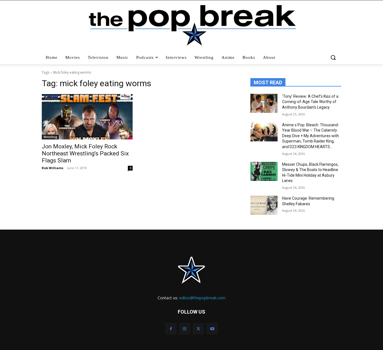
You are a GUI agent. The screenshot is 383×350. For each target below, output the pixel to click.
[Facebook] (170, 328)
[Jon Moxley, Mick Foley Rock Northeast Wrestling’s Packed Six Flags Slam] (87, 116)
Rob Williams (52, 168)
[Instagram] (184, 328)
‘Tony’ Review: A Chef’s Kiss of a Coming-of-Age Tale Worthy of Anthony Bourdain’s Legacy (310, 101)
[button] (333, 57)
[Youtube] (212, 328)
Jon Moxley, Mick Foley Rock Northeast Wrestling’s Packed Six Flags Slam (85, 153)
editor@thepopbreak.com (202, 297)
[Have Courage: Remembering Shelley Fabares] (264, 205)
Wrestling (50, 137)
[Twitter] (198, 328)
